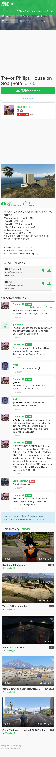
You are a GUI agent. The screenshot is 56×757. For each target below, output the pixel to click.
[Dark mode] (48, 11)
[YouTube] (21, 110)
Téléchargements (14, 205)
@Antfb (16, 382)
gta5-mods (18, 324)
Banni (32, 481)
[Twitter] (18, 110)
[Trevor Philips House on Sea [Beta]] (28, 181)
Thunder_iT (23, 107)
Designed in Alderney (11, 745)
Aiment (31, 205)
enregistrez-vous (12, 519)
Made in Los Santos (10, 748)
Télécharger (30, 90)
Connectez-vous (36, 516)
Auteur (28, 304)
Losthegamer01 (20, 480)
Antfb (15, 364)
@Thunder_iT (19, 402)
